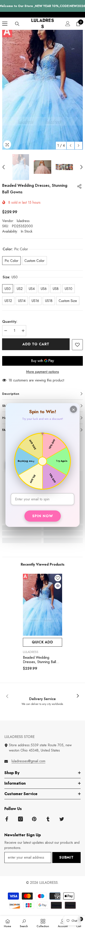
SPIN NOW (42, 516)
